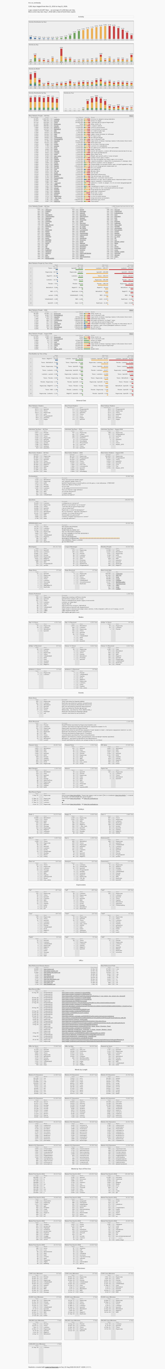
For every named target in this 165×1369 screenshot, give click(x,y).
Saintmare (48, 218)
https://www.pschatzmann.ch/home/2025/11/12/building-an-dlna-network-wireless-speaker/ (88, 1002)
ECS (115, 218)
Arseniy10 (57, 201)
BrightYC (56, 127)
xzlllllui (56, 184)
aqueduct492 (84, 245)
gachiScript (83, 238)
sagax (56, 154)
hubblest (118, 580)
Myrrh (47, 213)
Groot (47, 228)
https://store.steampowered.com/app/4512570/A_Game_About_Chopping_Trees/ (86, 1026)
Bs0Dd (56, 157)
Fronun (47, 223)
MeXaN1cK (57, 129)
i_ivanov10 (57, 183)
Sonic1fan (117, 253)
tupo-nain (48, 241)
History (131, 115)
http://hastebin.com (49, 984)
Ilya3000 (56, 189)
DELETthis (83, 219)
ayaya (82, 251)
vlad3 (81, 221)
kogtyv (47, 238)
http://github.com (49, 976)
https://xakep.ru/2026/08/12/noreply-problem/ (75, 1012)
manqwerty (117, 235)
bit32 (55, 136)
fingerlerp (117, 221)
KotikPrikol (48, 250)
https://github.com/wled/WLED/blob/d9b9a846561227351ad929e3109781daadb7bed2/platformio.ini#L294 (94, 1017)
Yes (55, 347)
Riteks (116, 243)
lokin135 (82, 213)
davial (81, 241)
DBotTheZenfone (85, 256)
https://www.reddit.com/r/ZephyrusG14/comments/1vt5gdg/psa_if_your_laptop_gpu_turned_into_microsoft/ (93, 996)
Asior (55, 134)
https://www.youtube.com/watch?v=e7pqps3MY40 (77, 999)
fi (114, 258)
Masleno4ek (57, 196)
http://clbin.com (48, 982)
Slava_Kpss (118, 224)
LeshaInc (57, 119)
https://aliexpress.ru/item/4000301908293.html (76, 1009)
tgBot (117, 585)
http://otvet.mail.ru (49, 981)
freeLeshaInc (118, 230)
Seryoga (56, 151)
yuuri (55, 169)
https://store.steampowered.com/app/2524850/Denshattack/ (80, 1024)
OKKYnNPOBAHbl (85, 253)
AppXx (116, 246)
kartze (56, 149)
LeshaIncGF (118, 211)
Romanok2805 (49, 258)
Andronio (57, 191)
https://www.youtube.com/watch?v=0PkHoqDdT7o (77, 994)
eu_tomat (83, 226)
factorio (56, 194)
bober (56, 142)
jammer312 (48, 230)
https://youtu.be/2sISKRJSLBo (71, 1007)
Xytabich (48, 211)
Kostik (56, 172)
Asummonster (84, 233)
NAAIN (82, 209)
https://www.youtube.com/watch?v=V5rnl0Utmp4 (76, 1028)
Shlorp (47, 248)
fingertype (83, 240)
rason (55, 181)
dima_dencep (49, 224)
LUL (115, 240)
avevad (56, 188)
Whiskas (47, 235)
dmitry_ (116, 256)
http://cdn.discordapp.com (51, 979)
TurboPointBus (49, 216)
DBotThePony (84, 216)
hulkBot (118, 588)
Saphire (56, 166)
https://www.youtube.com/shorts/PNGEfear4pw (76, 1011)
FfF (115, 238)
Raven (47, 256)
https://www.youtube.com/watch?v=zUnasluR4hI (76, 992)
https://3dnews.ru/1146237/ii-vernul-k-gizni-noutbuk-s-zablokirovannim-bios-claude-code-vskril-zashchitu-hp (93, 1022)
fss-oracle (83, 248)
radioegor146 (84, 235)
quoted (56, 144)
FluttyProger (57, 186)
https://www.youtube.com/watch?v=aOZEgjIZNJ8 (76, 997)
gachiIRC (117, 226)
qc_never (117, 236)
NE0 (55, 131)
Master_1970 (58, 349)
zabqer (82, 236)
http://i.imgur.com (49, 969)
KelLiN (47, 243)
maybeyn (48, 253)
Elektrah (47, 219)
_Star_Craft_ (58, 198)
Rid (46, 246)
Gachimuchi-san (121, 583)
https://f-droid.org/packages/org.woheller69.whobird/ (77, 1038)
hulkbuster (117, 223)
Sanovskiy (83, 211)
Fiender (56, 125)
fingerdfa (82, 231)
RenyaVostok (58, 327)
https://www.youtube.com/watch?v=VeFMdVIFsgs (76, 1004)
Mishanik (82, 243)
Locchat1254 (84, 230)
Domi (115, 214)
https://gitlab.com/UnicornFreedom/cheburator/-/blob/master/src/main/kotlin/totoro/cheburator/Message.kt (93, 1039)
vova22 (116, 231)
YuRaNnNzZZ (58, 137)
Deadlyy (56, 176)
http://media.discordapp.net (52, 972)
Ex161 (56, 162)
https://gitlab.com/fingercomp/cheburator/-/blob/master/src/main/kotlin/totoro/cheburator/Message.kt (91, 1041)
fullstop (82, 255)
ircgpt (117, 587)
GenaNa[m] (48, 214)
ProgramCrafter (58, 177)
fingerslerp (117, 216)
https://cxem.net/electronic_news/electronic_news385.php (79, 1036)
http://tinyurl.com (49, 977)
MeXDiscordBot (120, 582)
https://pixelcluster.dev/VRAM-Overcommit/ (74, 1001)
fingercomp (57, 124)
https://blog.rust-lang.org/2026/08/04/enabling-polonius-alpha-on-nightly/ (83, 1033)
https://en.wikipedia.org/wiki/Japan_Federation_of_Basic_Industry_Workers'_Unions (87, 1029)
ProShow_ (48, 226)
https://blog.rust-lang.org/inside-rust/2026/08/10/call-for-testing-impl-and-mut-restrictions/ (88, 1016)
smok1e (47, 233)
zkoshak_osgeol (119, 241)
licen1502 (83, 214)
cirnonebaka (118, 228)
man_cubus (57, 156)
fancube (56, 167)
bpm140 (56, 120)
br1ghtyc (82, 250)
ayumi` (118, 578)
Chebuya (57, 161)
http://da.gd (47, 974)
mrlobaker (57, 193)
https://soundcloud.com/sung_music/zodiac (75, 1019)
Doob (55, 147)
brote (117, 577)
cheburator (119, 573)
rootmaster (48, 221)
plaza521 (57, 141)
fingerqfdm (117, 248)
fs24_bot (118, 575)
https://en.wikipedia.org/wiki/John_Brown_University (77, 1031)
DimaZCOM (57, 174)
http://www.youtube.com (51, 970)
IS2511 (56, 179)
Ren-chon (83, 223)
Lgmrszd (56, 152)
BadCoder (57, 132)
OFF (46, 245)
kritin (46, 255)
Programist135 (58, 139)
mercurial (117, 209)
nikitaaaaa (48, 209)
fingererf (82, 218)
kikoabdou (83, 246)
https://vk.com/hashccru (91, 798)
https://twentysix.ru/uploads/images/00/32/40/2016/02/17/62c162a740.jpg (84, 1021)
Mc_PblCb (83, 228)
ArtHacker (48, 236)
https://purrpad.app (67, 1014)
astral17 (56, 164)
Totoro (56, 122)
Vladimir (56, 159)
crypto (116, 250)
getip (115, 219)
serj (115, 245)
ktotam (47, 231)
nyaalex (56, 199)
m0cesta (116, 255)
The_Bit (56, 171)
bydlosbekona (118, 213)
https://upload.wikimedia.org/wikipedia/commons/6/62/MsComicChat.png (83, 1034)
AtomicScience (84, 224)
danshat (56, 146)
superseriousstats (52, 1367)
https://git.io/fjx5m (75, 795)
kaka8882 (48, 240)
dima (81, 258)
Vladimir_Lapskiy (119, 251)
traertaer (116, 233)
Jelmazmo (48, 251)
